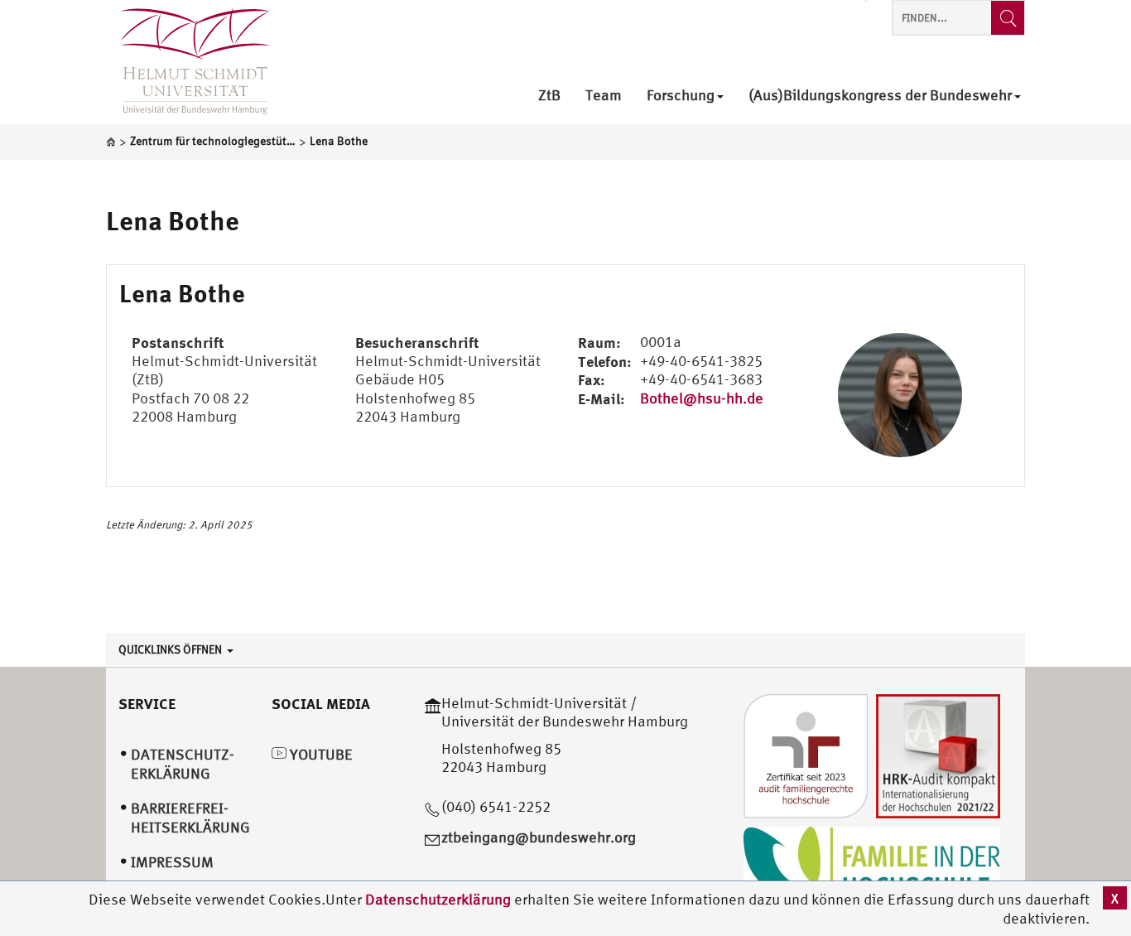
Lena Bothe (172, 220)
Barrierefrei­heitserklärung (190, 817)
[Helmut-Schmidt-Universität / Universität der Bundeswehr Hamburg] (188, 62)
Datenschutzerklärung (438, 899)
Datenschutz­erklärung (182, 763)
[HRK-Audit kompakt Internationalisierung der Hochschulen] (938, 754)
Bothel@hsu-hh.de (701, 398)
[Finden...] (1007, 18)
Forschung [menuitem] (681, 96)
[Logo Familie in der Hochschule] (872, 866)
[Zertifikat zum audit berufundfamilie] (806, 754)
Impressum (172, 862)
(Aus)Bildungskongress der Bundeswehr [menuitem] (880, 96)
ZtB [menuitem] (549, 96)
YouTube (319, 754)
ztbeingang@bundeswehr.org (538, 837)
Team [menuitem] (603, 96)
